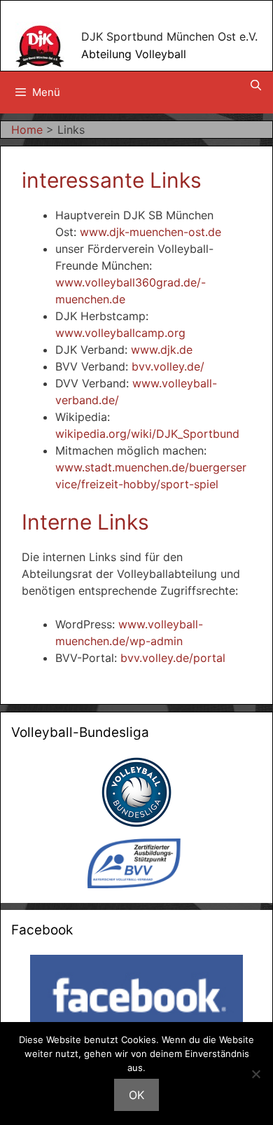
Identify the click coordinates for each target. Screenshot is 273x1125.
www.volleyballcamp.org (120, 333)
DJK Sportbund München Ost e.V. (169, 36)
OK (136, 1095)
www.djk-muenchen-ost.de (150, 232)
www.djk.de (161, 350)
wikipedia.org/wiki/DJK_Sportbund (147, 434)
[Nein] (255, 1074)
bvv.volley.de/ (168, 366)
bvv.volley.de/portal (172, 658)
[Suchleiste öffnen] (256, 85)
